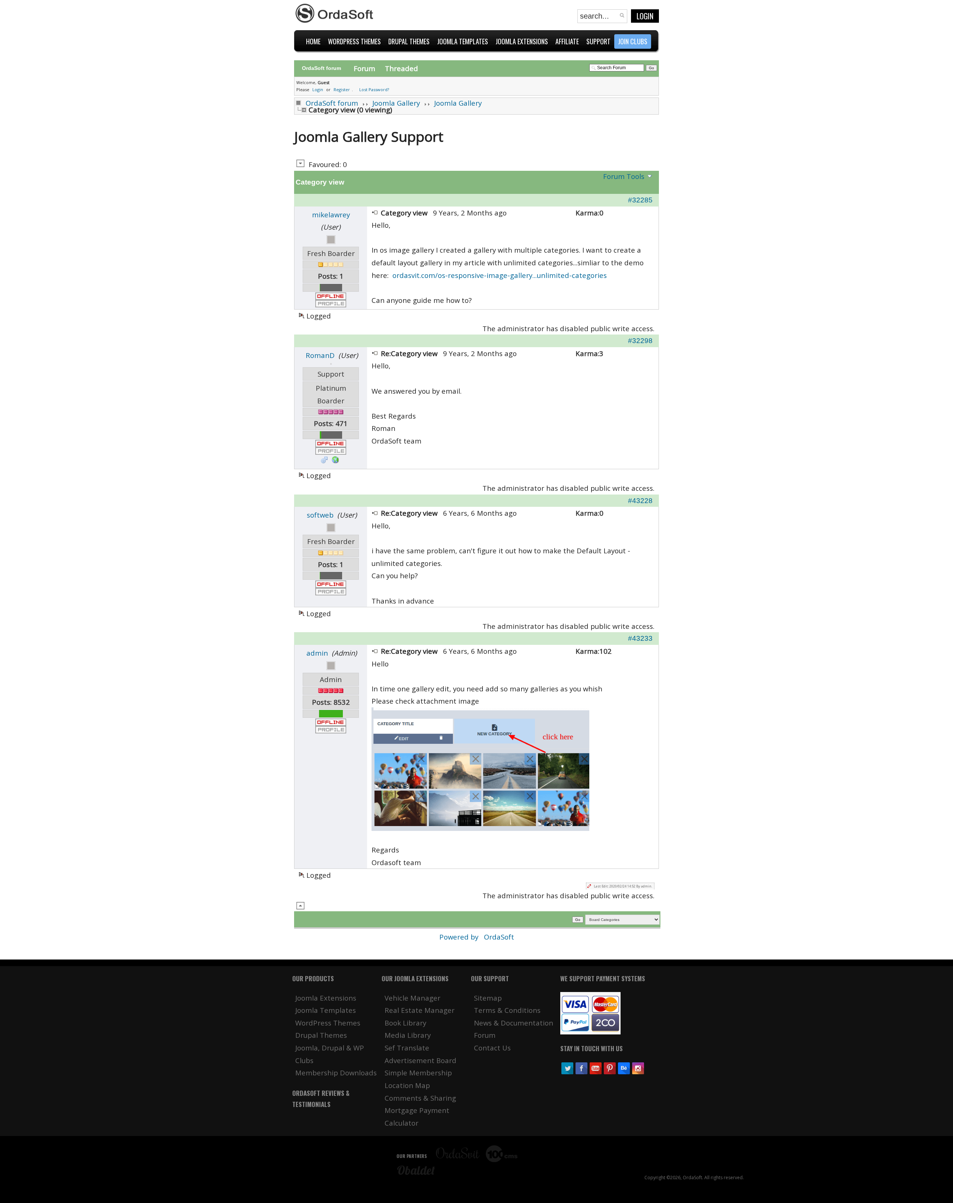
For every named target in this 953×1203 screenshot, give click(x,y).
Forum (364, 68)
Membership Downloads (336, 1072)
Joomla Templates (325, 1010)
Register (342, 89)
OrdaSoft (499, 936)
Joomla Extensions (325, 997)
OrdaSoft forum (332, 103)
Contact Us (492, 1047)
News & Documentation (513, 1022)
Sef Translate (407, 1047)
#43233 (640, 638)
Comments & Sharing (420, 1098)
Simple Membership (418, 1072)
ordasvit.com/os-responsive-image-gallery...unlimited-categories (499, 275)
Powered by (459, 936)
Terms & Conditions (507, 1010)
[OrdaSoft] (335, 13)
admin (317, 653)
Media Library (408, 1035)
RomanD (320, 355)
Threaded (401, 68)
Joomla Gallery (396, 103)
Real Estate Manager (420, 1010)
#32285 (640, 200)
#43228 (640, 501)
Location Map (407, 1085)
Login (645, 16)
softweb (320, 514)
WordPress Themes (327, 1022)
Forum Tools (623, 176)
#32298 (640, 341)
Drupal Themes (321, 1035)
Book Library (405, 1022)
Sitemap (488, 997)
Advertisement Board (420, 1060)
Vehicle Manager (412, 997)
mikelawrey (331, 214)
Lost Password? (374, 89)
